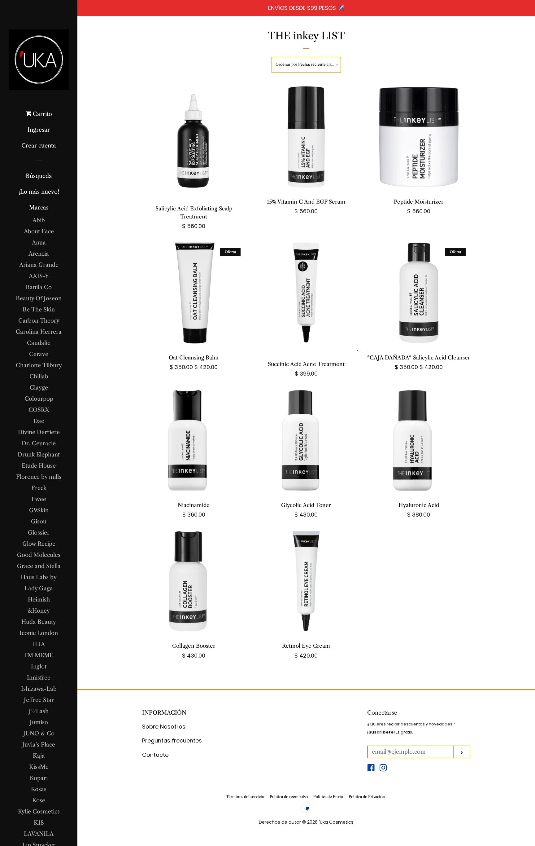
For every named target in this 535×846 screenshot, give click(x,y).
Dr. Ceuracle (39, 443)
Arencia (38, 253)
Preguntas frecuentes (172, 740)
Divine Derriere (39, 432)
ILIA (39, 644)
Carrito (41, 114)
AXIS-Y (39, 276)
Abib (39, 220)
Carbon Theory (38, 320)
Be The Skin (39, 309)
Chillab (38, 376)
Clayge (39, 387)
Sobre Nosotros (163, 726)
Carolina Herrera (39, 331)
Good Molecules (38, 555)
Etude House (39, 465)
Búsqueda (39, 176)
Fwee (39, 499)
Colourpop (38, 398)
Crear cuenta (38, 145)
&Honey (39, 610)
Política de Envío (328, 796)
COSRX (38, 410)
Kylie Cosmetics (39, 811)
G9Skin (39, 510)
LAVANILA (39, 834)
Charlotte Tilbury (39, 365)
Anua (39, 242)
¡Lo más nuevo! (39, 191)
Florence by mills (38, 477)
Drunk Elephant (39, 454)
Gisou (38, 521)
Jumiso (39, 722)
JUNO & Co (38, 733)
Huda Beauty (38, 622)
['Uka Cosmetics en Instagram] (383, 769)
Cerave (38, 354)
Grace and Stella (39, 566)
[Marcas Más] (52, 207)
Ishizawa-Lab (39, 688)
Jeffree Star (39, 700)
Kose (38, 800)
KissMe (39, 767)
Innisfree (38, 677)
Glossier (39, 532)
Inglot (38, 666)
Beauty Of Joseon (39, 298)
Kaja (39, 755)
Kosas (38, 789)
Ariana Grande (39, 265)
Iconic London (39, 633)
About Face (39, 231)
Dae (38, 421)
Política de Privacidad (367, 796)
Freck (38, 488)
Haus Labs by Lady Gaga (39, 583)
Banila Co (39, 287)
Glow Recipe (38, 543)
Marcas (39, 207)
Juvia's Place (38, 744)
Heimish (39, 599)
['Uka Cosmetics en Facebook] (371, 769)
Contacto (155, 755)
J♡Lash (39, 711)
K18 (39, 822)
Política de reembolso (289, 796)
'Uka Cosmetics (336, 822)
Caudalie (38, 343)
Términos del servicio (245, 796)
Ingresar (39, 129)
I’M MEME (38, 655)
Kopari (39, 778)
